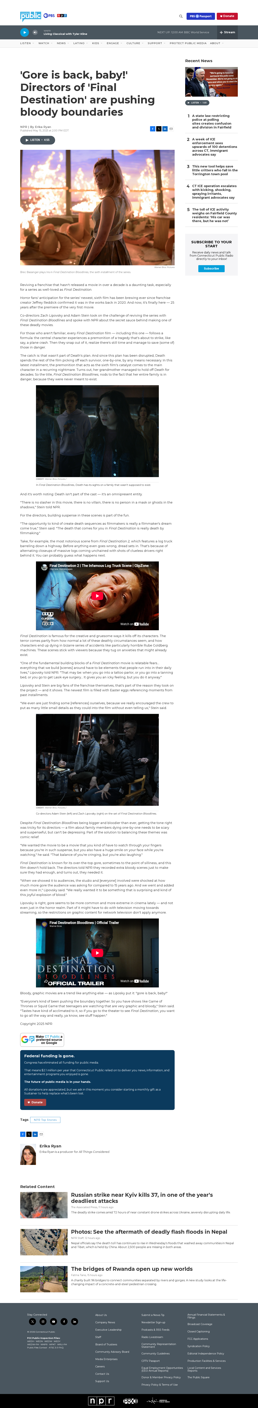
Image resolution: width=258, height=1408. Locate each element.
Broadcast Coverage (199, 1324)
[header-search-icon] (181, 16)
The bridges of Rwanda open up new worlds (132, 1269)
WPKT (52, 1344)
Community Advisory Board (112, 1352)
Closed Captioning (198, 1331)
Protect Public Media (188, 43)
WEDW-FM (33, 1344)
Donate (228, 16)
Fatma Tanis (78, 1275)
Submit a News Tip (152, 1315)
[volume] (35, 32)
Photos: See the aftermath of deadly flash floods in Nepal (149, 1232)
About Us (101, 1315)
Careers (100, 1366)
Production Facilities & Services (206, 1361)
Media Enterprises (106, 1359)
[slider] (40, 32)
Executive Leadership (108, 1330)
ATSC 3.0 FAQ (56, 1347)
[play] (24, 32)
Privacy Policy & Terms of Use (159, 1384)
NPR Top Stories (45, 1119)
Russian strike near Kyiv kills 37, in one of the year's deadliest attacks (142, 1198)
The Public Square (198, 1377)
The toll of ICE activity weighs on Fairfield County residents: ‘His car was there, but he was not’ (214, 215)
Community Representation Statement (158, 1345)
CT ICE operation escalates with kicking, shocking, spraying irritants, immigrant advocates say (214, 192)
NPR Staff (77, 1238)
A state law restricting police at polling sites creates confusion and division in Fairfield (211, 121)
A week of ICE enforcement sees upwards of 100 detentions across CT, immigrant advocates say (214, 147)
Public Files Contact (37, 1347)
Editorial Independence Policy (205, 1353)
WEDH (30, 1341)
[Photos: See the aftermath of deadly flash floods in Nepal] (44, 1242)
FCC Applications (197, 1339)
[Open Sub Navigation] (33, 43)
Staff (98, 1337)
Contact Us (102, 1374)
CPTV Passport (150, 1361)
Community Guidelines (155, 1353)
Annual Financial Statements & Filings (206, 1316)
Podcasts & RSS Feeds (155, 1330)
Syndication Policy (198, 1346)
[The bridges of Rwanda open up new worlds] (44, 1279)
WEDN (39, 1341)
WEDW (48, 1341)
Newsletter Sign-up (153, 1322)
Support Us (102, 1381)
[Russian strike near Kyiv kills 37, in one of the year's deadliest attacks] (44, 1205)
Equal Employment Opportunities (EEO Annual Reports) (162, 1369)
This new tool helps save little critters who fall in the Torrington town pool (215, 170)
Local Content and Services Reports (204, 1369)
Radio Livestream (152, 1337)
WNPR (44, 1344)
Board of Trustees (106, 1344)
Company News (105, 1322)
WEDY (57, 1341)
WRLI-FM (62, 1344)
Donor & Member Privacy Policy (161, 1377)
